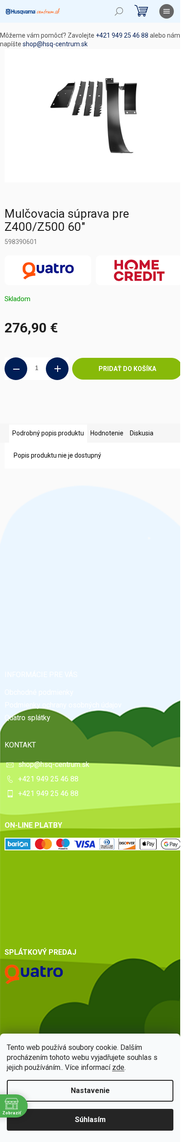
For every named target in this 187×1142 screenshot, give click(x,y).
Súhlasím (90, 1119)
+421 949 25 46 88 (122, 35)
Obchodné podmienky (39, 692)
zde (118, 1067)
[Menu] (166, 11)
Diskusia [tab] (141, 433)
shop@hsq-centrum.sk (55, 44)
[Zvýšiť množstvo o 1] (57, 368)
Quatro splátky (27, 717)
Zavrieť (66, 410)
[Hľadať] (119, 11)
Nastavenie (90, 1090)
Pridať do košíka (127, 368)
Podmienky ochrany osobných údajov (63, 705)
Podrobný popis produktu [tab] (48, 433)
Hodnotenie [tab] (106, 433)
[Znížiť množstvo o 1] (16, 368)
